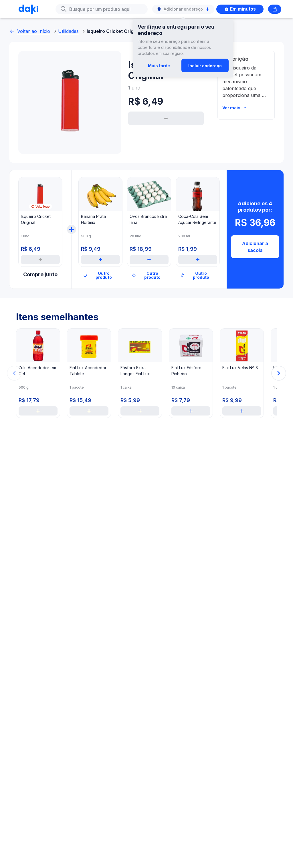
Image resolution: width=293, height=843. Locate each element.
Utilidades (68, 31)
